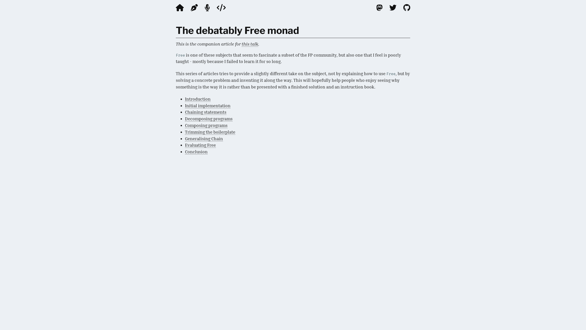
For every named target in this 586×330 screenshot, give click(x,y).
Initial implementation (208, 105)
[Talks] (207, 7)
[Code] (221, 7)
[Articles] (194, 7)
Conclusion (196, 151)
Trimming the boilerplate (210, 132)
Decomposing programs (209, 118)
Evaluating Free (200, 145)
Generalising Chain (204, 138)
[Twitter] (392, 7)
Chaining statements (205, 112)
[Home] (180, 7)
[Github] (406, 7)
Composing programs (206, 125)
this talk (250, 44)
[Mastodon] (379, 7)
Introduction (198, 99)
